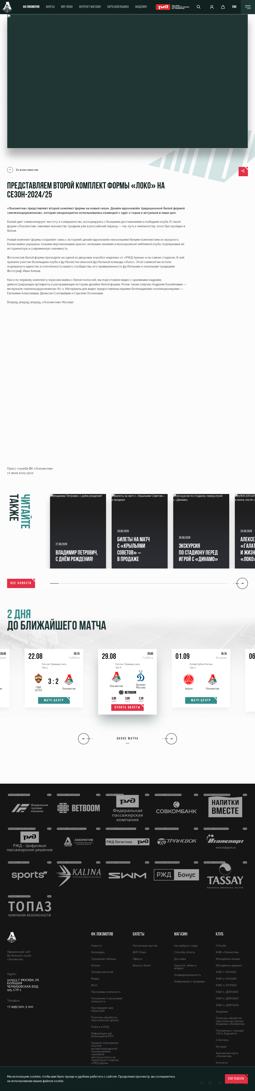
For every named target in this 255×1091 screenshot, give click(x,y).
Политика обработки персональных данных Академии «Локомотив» (230, 1021)
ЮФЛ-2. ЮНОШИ (226, 978)
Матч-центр (54, 700)
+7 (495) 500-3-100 (20, 1006)
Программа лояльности (105, 991)
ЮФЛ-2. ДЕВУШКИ (227, 998)
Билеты (50, 7)
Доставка (180, 958)
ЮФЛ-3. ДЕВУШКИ (227, 1005)
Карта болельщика (118, 7)
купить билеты (128, 707)
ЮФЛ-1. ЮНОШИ (226, 971)
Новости (96, 945)
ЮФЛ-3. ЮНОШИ (226, 985)
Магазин (180, 934)
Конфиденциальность (187, 974)
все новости (21, 583)
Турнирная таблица (103, 958)
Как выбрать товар (186, 945)
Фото (94, 985)
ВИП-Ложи (139, 952)
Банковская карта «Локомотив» (227, 1054)
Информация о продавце (189, 981)
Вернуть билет (142, 965)
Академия (141, 7)
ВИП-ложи (67, 7)
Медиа (95, 978)
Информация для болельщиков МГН (102, 1035)
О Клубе (221, 945)
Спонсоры (222, 1039)
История (221, 1046)
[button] (55, 583)
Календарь (98, 952)
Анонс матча (128, 738)
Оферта (137, 958)
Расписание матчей (145, 945)
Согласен (236, 1079)
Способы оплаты (184, 952)
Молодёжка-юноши (228, 958)
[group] (78, 531)
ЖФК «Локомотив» (227, 952)
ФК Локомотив (31, 7)
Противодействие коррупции (102, 1009)
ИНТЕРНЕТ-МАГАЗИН (90, 7)
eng (234, 7)
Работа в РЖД (100, 1026)
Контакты (222, 1062)
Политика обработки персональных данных (105, 1019)
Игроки (95, 965)
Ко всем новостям (27, 169)
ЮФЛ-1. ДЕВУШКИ (227, 991)
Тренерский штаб (102, 971)
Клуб (219, 934)
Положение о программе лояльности (106, 1000)
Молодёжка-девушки (229, 965)
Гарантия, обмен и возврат (185, 967)
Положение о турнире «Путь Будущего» (230, 1032)
